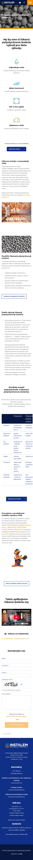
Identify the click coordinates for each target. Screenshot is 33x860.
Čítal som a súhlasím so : (17, 716)
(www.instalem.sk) (16, 780)
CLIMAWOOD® (11, 527)
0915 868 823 (16, 771)
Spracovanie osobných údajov (16, 820)
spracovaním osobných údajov (16, 716)
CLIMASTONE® (21, 527)
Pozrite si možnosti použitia (14, 296)
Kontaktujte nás (14, 499)
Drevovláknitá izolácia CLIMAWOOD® (16, 834)
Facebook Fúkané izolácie (16, 813)
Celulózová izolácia (7, 828)
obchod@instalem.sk (17, 773)
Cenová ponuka (14, 149)
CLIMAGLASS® (18, 530)
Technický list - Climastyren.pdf (14, 638)
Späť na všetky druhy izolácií (16, 583)
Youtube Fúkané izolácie (16, 815)
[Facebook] (24, 2)
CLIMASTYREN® (7, 530)
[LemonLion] (19, 854)
